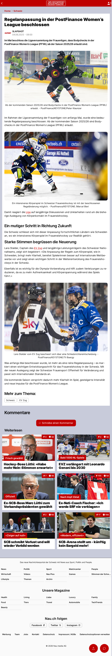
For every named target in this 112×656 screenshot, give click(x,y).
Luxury (72, 597)
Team (17, 634)
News (3, 569)
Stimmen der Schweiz (102, 574)
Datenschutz (49, 634)
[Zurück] (1, 3)
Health (4, 597)
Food (3, 602)
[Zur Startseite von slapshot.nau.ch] (56, 3)
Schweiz (18, 11)
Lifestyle (5, 579)
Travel (49, 602)
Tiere (26, 602)
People (95, 569)
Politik (27, 569)
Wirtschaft (6, 574)
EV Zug (38, 248)
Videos (27, 574)
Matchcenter (75, 569)
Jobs (25, 634)
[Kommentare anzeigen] (104, 648)
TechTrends (97, 602)
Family (95, 597)
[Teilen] (93, 648)
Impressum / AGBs (67, 634)
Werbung (6, 634)
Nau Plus (50, 574)
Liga (28, 212)
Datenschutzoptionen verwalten (95, 634)
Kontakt (35, 634)
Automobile (74, 602)
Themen (27, 579)
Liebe (48, 597)
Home (7, 11)
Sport (48, 569)
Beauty (4, 607)
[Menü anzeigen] (109, 3)
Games (72, 574)
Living (27, 597)
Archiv (49, 579)
